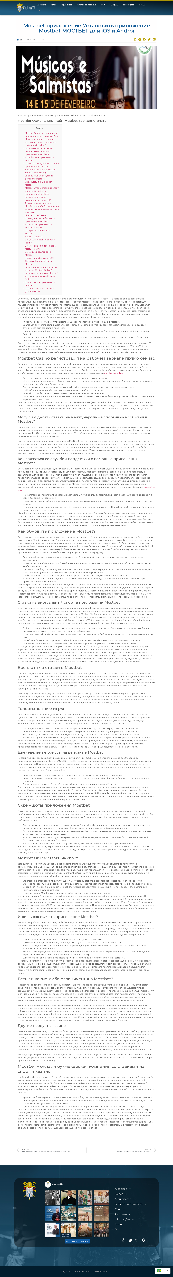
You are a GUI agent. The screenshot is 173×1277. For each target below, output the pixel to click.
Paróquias (114, 5)
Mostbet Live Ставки (35, 215)
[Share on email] (153, 39)
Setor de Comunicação (86, 5)
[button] (40, 11)
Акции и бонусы (34, 236)
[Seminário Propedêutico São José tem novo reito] (101, 1197)
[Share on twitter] (149, 39)
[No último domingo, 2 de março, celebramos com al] (85, 1197)
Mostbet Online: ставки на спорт (42, 188)
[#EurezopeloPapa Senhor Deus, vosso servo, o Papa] (68, 1213)
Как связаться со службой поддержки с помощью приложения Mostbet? (38, 151)
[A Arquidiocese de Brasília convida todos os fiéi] (101, 1213)
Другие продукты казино (38, 203)
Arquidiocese (66, 5)
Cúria (103, 5)
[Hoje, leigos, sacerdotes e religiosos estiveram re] (85, 1213)
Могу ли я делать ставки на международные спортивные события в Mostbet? (41, 142)
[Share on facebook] (144, 39)
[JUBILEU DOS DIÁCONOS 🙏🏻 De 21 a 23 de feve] (101, 1230)
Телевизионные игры (36, 173)
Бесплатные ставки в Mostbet (40, 169)
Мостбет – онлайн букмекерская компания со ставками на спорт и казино (42, 209)
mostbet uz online (113, 373)
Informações (128, 5)
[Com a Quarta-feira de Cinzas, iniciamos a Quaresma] (52, 1197)
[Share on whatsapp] (134, 39)
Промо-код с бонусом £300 (39, 258)
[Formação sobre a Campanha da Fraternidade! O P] (68, 1197)
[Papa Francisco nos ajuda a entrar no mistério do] (52, 1213)
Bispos (53, 5)
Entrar (142, 5)
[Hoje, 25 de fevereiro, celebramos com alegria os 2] (52, 1230)
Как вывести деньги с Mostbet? (42, 273)
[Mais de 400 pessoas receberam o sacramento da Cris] (68, 1230)
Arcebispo (41, 5)
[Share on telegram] (139, 39)
